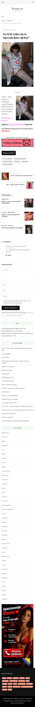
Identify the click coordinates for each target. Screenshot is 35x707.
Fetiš (3, 492)
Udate (4, 586)
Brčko (4, 454)
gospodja (22, 678)
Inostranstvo (6, 505)
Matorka (5, 30)
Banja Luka (5, 432)
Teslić (4, 565)
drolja (15, 683)
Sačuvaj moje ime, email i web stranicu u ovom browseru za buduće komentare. (17, 302)
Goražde (4, 496)
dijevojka (9, 678)
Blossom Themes (26, 701)
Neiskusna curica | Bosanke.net (16, 246)
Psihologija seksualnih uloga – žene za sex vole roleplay (15, 362)
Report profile (8, 153)
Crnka (4, 467)
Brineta (4, 458)
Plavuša (4, 531)
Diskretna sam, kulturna (9, 413)
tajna (28, 680)
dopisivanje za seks (20, 158)
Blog (3, 450)
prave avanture (22, 683)
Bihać (4, 441)
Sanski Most (6, 543)
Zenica (4, 590)
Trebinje (4, 577)
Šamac (4, 539)
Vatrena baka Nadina (8, 381)
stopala (9, 686)
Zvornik (4, 599)
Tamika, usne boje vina (8, 366)
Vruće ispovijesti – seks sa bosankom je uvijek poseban (17, 410)
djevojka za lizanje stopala (27, 686)
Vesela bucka (5, 392)
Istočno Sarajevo (8, 509)
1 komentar (17, 92)
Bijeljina (5, 445)
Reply (9, 255)
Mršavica (5, 526)
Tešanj (4, 560)
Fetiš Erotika (5, 357)
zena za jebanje (7, 164)
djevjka (4, 686)
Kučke (4, 514)
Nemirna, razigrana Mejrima (10, 395)
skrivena (4, 683)
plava (4, 678)
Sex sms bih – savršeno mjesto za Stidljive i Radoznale (17, 406)
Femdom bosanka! (7, 370)
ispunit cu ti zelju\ (13, 680)
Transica (5, 569)
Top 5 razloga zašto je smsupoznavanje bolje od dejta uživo (17, 349)
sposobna (16, 678)
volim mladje (5, 680)
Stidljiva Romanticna (8, 377)
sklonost (4, 689)
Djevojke (4, 484)
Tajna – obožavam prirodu (9, 384)
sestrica (17, 161)
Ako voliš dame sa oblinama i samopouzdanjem (15, 421)
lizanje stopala (16, 686)
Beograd (4, 437)
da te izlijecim (7, 158)
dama (10, 689)
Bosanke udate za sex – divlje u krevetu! (13, 388)
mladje (27, 678)
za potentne (29, 683)
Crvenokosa (6, 471)
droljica (10, 683)
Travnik (4, 573)
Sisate (4, 552)
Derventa (5, 479)
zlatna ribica (22, 680)
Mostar (4, 522)
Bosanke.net (17, 8)
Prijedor (4, 535)
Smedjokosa (12, 30)
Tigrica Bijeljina (6, 354)
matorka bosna (7, 161)
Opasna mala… (6, 374)
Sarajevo (10, 225)
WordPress (21, 703)
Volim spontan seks (7, 417)
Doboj (4, 488)
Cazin (4, 462)
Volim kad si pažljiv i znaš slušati (12, 228)
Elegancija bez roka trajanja (10, 399)
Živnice (4, 595)
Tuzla (4, 582)
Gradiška (5, 501)
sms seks (25, 161)
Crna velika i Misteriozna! (9, 403)
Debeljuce (5, 475)
